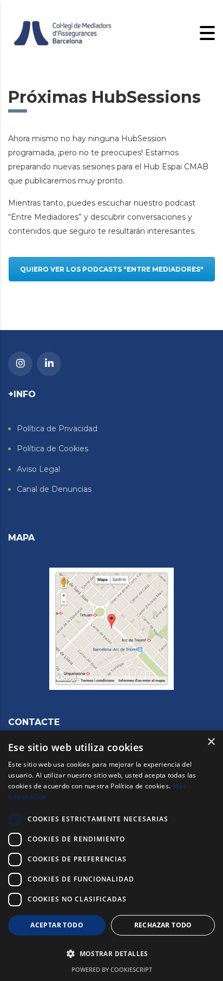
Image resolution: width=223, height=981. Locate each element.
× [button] (211, 742)
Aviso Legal (38, 469)
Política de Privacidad (57, 428)
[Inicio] (62, 32)
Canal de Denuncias (54, 489)
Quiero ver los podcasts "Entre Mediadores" (112, 269)
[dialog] (111, 855)
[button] (111, 954)
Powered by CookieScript (111, 969)
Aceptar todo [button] (56, 925)
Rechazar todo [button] (163, 925)
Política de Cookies (52, 448)
